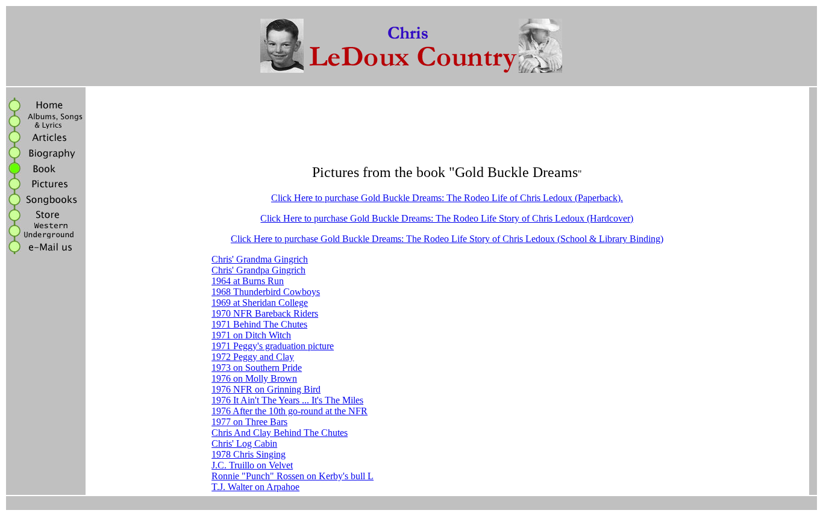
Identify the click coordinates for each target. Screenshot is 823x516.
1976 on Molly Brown (254, 378)
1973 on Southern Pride (256, 367)
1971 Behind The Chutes (259, 324)
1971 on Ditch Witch (251, 335)
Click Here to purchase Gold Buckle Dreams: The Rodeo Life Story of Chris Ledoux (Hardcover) (446, 218)
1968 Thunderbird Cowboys (265, 292)
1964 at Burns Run (247, 281)
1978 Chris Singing (248, 454)
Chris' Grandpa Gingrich (258, 270)
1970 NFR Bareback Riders (264, 313)
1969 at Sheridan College (259, 302)
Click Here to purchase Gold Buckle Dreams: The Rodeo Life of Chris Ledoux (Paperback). (447, 198)
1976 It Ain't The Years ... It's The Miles (287, 400)
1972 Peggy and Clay (252, 357)
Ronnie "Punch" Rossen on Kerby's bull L (292, 476)
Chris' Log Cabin (244, 443)
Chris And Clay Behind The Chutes (279, 432)
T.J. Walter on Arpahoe (255, 487)
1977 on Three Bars (249, 422)
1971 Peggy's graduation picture (272, 346)
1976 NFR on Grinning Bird (266, 389)
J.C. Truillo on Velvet (252, 465)
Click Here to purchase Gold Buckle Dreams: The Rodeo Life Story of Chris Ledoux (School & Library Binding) (447, 239)
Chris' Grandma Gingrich (259, 259)
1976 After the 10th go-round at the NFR (289, 411)
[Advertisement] (447, 126)
